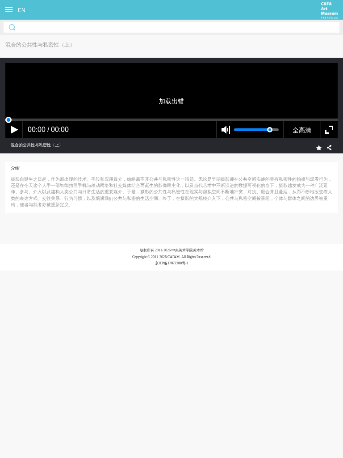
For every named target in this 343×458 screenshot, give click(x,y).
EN (21, 9)
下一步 (185, 288)
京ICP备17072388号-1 (171, 263)
